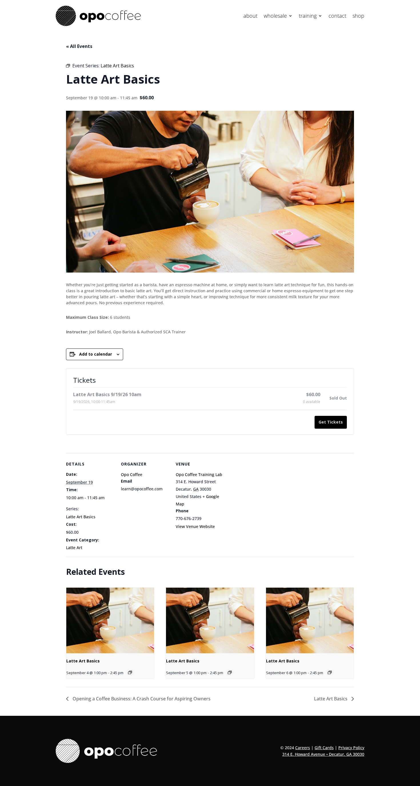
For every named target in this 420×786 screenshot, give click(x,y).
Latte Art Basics (80, 516)
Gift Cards (324, 747)
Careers (302, 747)
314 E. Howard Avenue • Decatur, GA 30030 (323, 754)
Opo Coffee (131, 474)
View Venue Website (195, 526)
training (308, 16)
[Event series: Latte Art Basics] (130, 672)
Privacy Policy (351, 747)
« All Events (79, 46)
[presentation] (110, 620)
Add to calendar (95, 354)
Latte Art (74, 547)
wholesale (275, 16)
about (250, 16)
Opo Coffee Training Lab (199, 474)
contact (337, 16)
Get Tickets (331, 422)
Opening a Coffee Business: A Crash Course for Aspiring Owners (141, 699)
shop (358, 16)
